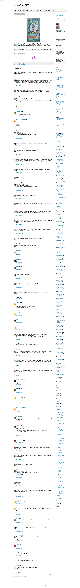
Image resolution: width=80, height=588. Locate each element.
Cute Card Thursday (60, 101)
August (59, 415)
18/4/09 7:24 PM (19, 412)
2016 (58, 396)
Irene (17, 96)
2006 (58, 503)
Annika (17, 332)
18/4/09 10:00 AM (19, 190)
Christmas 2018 (60, 182)
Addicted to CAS (59, 125)
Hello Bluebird (59, 237)
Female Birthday (60, 223)
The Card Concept (59, 104)
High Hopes (59, 240)
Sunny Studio (59, 342)
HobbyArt (59, 241)
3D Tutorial (48, 10)
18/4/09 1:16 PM (19, 269)
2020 (58, 390)
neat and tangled (60, 280)
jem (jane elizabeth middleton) (22, 78)
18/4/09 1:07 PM (19, 255)
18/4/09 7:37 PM (19, 421)
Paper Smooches (60, 290)
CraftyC (17, 358)
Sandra (17, 488)
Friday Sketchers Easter (61, 484)
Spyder (17, 388)
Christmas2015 (60, 189)
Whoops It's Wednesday (60, 426)
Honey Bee (59, 243)
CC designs (59, 176)
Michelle (18, 250)
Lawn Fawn (59, 260)
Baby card (59, 157)
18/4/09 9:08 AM (19, 127)
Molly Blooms (59, 277)
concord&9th (59, 195)
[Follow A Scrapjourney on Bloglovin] (60, 20)
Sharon (17, 88)
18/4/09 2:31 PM (19, 339)
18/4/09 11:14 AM (19, 215)
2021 (58, 388)
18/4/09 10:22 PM (19, 442)
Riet (17, 148)
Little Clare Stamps (60, 266)
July (59, 417)
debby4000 (59, 30)
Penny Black (59, 291)
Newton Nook (59, 284)
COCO (17, 565)
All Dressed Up (60, 146)
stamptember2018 (60, 336)
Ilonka (17, 291)
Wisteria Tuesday (61, 441)
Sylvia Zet (59, 343)
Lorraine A (18, 425)
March (59, 495)
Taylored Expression (61, 346)
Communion (59, 194)
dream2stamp (59, 211)
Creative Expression (61, 199)
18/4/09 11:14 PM (19, 465)
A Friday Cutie (60, 452)
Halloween (59, 234)
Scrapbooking (59, 316)
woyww (58, 378)
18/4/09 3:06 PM (19, 355)
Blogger (45, 585)
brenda (17, 282)
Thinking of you (60, 353)
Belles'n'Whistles (60, 163)
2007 (58, 502)
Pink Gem (59, 295)
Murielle (17, 396)
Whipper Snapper (24, 64)
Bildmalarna (59, 164)
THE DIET (19, 10)
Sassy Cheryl (59, 312)
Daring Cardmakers (59, 112)
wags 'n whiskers (60, 366)
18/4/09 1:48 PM (19, 287)
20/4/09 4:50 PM (19, 569)
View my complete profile (60, 32)
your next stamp (60, 382)
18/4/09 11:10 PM (19, 459)
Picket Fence (59, 292)
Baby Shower (59, 159)
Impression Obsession (61, 247)
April (59, 422)
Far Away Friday (61, 438)
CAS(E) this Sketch (59, 103)
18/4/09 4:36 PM (19, 384)
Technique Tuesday (60, 348)
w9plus (58, 363)
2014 (58, 400)
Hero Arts (59, 239)
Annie (58, 152)
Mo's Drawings (60, 276)
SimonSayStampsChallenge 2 (61, 456)
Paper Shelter (59, 288)
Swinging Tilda (60, 443)
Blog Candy (59, 166)
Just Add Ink (58, 113)
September (60, 414)
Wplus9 (58, 380)
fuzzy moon (59, 226)
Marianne (59, 270)
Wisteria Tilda (60, 449)
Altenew (58, 150)
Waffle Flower (59, 364)
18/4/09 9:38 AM (19, 154)
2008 (58, 500)
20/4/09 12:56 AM (19, 531)
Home (15, 10)
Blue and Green (61, 427)
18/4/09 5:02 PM (19, 392)
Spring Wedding (61, 487)
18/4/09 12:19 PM (19, 240)
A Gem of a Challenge (60, 124)
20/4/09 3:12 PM (19, 555)
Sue (17, 243)
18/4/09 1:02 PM (19, 246)
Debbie (17, 266)
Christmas (59, 178)
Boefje (58, 167)
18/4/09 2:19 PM (19, 329)
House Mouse (59, 246)
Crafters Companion (61, 197)
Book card (59, 168)
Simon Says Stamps (61, 320)
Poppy (17, 544)
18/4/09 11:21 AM (19, 224)
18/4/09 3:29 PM (19, 365)
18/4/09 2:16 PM (19, 322)
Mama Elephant (60, 269)
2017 (58, 395)
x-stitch (58, 381)
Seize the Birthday (59, 108)
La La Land (59, 258)
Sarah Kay (59, 310)
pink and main (59, 294)
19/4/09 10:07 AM (19, 496)
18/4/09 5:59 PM (19, 403)
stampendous (59, 332)
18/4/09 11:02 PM (19, 450)
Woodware (59, 377)
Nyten (17, 194)
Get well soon (59, 228)
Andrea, (17, 500)
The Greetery (59, 352)
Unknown (18, 302)
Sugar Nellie (59, 340)
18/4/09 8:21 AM (19, 85)
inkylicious (59, 251)
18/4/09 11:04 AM (19, 206)
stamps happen (60, 335)
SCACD (58, 315)
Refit (58, 306)
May (59, 420)
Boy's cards (59, 170)
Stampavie (59, 330)
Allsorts (58, 148)
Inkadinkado (59, 249)
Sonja (17, 518)
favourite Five (59, 220)
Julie (17, 462)
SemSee (17, 157)
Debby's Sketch (60, 204)
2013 (58, 401)
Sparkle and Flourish (20, 218)
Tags (58, 344)
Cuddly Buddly (59, 203)
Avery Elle (59, 156)
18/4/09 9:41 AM (19, 164)
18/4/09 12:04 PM (19, 233)
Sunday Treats (61, 434)
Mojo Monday (58, 71)
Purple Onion (59, 305)
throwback (59, 355)
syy (17, 312)
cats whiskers (19, 209)
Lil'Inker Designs (60, 263)
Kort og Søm (18, 480)
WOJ (58, 375)
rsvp (58, 309)
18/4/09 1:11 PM (19, 262)
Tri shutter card (60, 359)
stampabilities (59, 329)
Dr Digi (58, 210)
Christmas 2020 (60, 185)
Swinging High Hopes (60, 471)
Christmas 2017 (60, 181)
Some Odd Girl (60, 325)
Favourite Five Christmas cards (60, 222)
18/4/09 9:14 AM (19, 138)
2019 (58, 392)
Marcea (17, 227)
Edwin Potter (60, 453)
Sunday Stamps (59, 129)
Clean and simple (60, 190)
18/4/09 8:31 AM (19, 107)
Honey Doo (59, 244)
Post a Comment (18, 572)
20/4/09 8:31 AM (19, 548)
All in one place (59, 35)
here (61, 42)
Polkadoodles (59, 298)
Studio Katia (59, 339)
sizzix (58, 322)
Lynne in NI (18, 111)
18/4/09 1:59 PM (19, 308)
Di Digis (58, 206)
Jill (16, 326)
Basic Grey (59, 160)
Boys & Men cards (60, 171)
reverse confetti (60, 308)
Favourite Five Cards (40, 10)
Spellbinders (59, 326)
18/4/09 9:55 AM (19, 172)
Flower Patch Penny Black (61, 475)
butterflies (59, 174)
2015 (58, 398)
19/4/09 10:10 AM (19, 503)
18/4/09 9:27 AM (19, 145)
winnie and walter (60, 374)
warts (58, 367)
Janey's (58, 252)
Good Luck (59, 232)
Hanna (17, 175)
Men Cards (59, 273)
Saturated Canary (60, 313)
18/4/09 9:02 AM (19, 115)
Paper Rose (59, 287)
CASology (58, 79)
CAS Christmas (59, 138)
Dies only (59, 207)
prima (58, 302)
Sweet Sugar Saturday (60, 436)
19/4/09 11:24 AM (19, 522)
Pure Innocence (60, 303)
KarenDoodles (59, 255)
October (60, 412)
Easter (58, 214)
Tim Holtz (59, 357)
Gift (57, 229)
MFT (58, 274)
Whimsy (58, 370)
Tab (17, 349)
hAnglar (58, 236)
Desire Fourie (19, 70)
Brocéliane (18, 439)
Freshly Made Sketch (60, 86)
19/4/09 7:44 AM (19, 477)
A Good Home (60, 481)
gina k (58, 230)
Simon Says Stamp (60, 317)
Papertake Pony (61, 440)
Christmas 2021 (60, 186)
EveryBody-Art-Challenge (60, 76)
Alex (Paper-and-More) (20, 119)
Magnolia (59, 267)
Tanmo (17, 259)
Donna (17, 168)
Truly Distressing (61, 485)
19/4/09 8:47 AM (19, 485)
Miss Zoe (60, 467)
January (60, 498)
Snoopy (58, 323)
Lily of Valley (59, 265)
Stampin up (59, 333)
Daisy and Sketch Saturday (61, 465)
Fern (17, 130)
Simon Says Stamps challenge (60, 492)
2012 (58, 403)
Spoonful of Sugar (60, 328)
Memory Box (59, 272)
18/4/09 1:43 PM (19, 278)
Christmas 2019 (60, 183)
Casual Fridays (60, 175)
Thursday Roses (61, 423)
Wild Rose (59, 373)
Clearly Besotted (60, 193)
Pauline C (18, 416)
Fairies (58, 218)
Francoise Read (60, 225)
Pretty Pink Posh (60, 301)
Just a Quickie (60, 447)
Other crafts (59, 285)
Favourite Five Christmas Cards (29, 10)
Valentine (59, 362)
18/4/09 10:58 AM (19, 198)
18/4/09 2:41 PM (19, 346)
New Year (59, 283)
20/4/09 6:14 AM (19, 540)
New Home (18, 64)
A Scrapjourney (21, 5)
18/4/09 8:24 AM (19, 93)
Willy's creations (19, 379)
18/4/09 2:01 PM (19, 315)
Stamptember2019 (60, 337)
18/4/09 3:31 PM (19, 375)
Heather (17, 453)
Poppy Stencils (60, 299)
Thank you (59, 350)
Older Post (51, 574)
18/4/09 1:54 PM (19, 298)
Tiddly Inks (59, 356)
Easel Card (59, 213)
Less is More (58, 121)
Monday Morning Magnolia (61, 432)
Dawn (17, 142)
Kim (17, 526)
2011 (58, 404)
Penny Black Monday (60, 445)
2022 (58, 387)
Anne (17, 319)
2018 (58, 393)
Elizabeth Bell (59, 215)
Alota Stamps (59, 149)
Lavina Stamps (60, 259)
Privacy (53, 10)
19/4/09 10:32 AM (19, 514)
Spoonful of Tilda (61, 458)
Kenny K (58, 256)
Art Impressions (60, 155)
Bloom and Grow (61, 473)
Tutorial (58, 360)
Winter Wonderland (59, 70)
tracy (17, 369)
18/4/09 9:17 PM (19, 435)
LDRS (58, 262)
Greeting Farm (60, 233)
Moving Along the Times (60, 102)
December (60, 409)
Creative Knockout (59, 109)
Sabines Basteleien (20, 407)
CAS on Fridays (59, 114)
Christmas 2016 (60, 179)
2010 (58, 406)
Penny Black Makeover (60, 430)
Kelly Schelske (19, 535)
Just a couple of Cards (61, 489)
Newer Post (16, 574)
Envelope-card (60, 217)
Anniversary (59, 153)
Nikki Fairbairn (19, 445)
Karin (17, 469)
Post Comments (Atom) (23, 576)
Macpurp (18, 182)
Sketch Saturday (59, 120)
